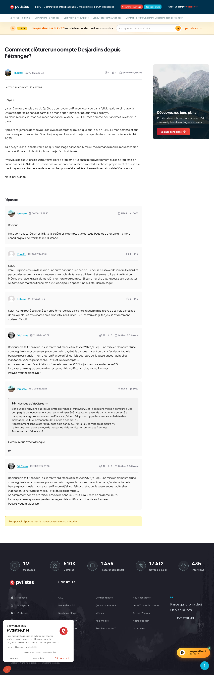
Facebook (22, 597)
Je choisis (38, 658)
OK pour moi (62, 658)
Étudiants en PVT (106, 628)
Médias (100, 613)
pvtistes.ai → (193, 28)
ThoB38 (18, 72)
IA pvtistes (139, 628)
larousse (22, 213)
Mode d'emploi (66, 605)
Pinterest (22, 613)
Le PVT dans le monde (146, 605)
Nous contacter (142, 597)
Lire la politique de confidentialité (22, 647)
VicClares (22, 335)
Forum (97, 6)
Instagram (23, 605)
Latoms (21, 298)
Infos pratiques (67, 6)
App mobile (102, 620)
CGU (60, 597)
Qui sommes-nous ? (107, 605)
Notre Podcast (141, 620)
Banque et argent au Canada (107, 17)
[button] (7, 669)
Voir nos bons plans (171, 131)
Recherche (108, 6)
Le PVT (39, 6)
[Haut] (204, 665)
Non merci (15, 658)
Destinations (51, 6)
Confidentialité (104, 597)
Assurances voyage (131, 7)
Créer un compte (177, 7)
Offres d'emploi (85, 6)
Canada (55, 17)
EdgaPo (21, 253)
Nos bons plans (152, 7)
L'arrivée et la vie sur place (76, 17)
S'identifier (191, 7)
